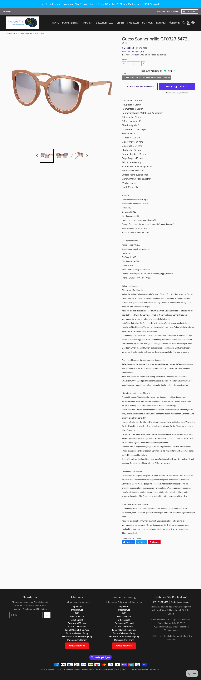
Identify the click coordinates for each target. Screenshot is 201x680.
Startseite (10, 33)
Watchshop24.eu (55, 669)
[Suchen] (183, 23)
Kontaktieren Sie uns (180, 602)
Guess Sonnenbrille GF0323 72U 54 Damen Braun (147, 78)
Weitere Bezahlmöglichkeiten (177, 93)
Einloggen (161, 11)
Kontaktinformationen (139, 669)
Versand (135, 54)
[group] (47, 156)
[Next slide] (87, 156)
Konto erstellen (173, 11)
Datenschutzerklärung (104, 669)
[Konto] (188, 23)
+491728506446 (160, 602)
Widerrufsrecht (88, 669)
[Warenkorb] (193, 23)
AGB (117, 669)
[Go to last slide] (37, 156)
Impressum (154, 669)
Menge (124, 59)
